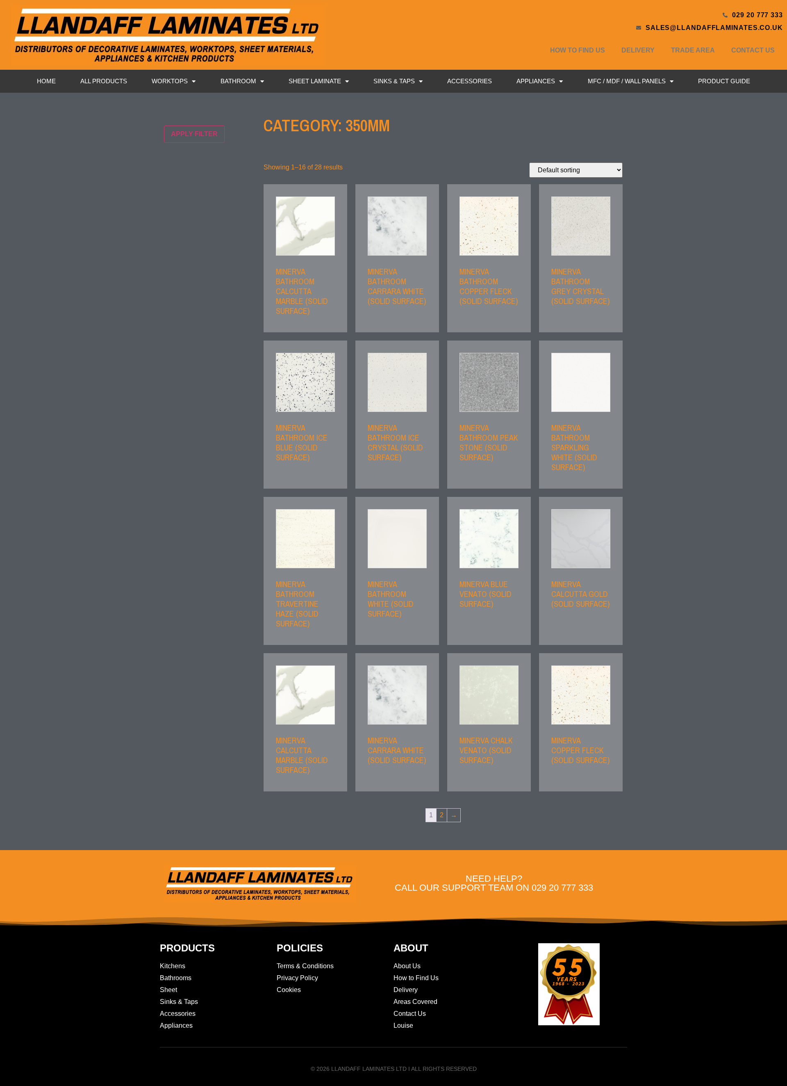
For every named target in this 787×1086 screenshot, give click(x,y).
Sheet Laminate (315, 81)
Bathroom (238, 81)
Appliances (535, 81)
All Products (103, 81)
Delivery (638, 50)
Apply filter (194, 133)
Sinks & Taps (394, 81)
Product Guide (724, 81)
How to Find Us (577, 50)
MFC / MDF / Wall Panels (627, 81)
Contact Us (753, 50)
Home (46, 81)
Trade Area (693, 50)
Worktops (170, 81)
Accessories (469, 81)
